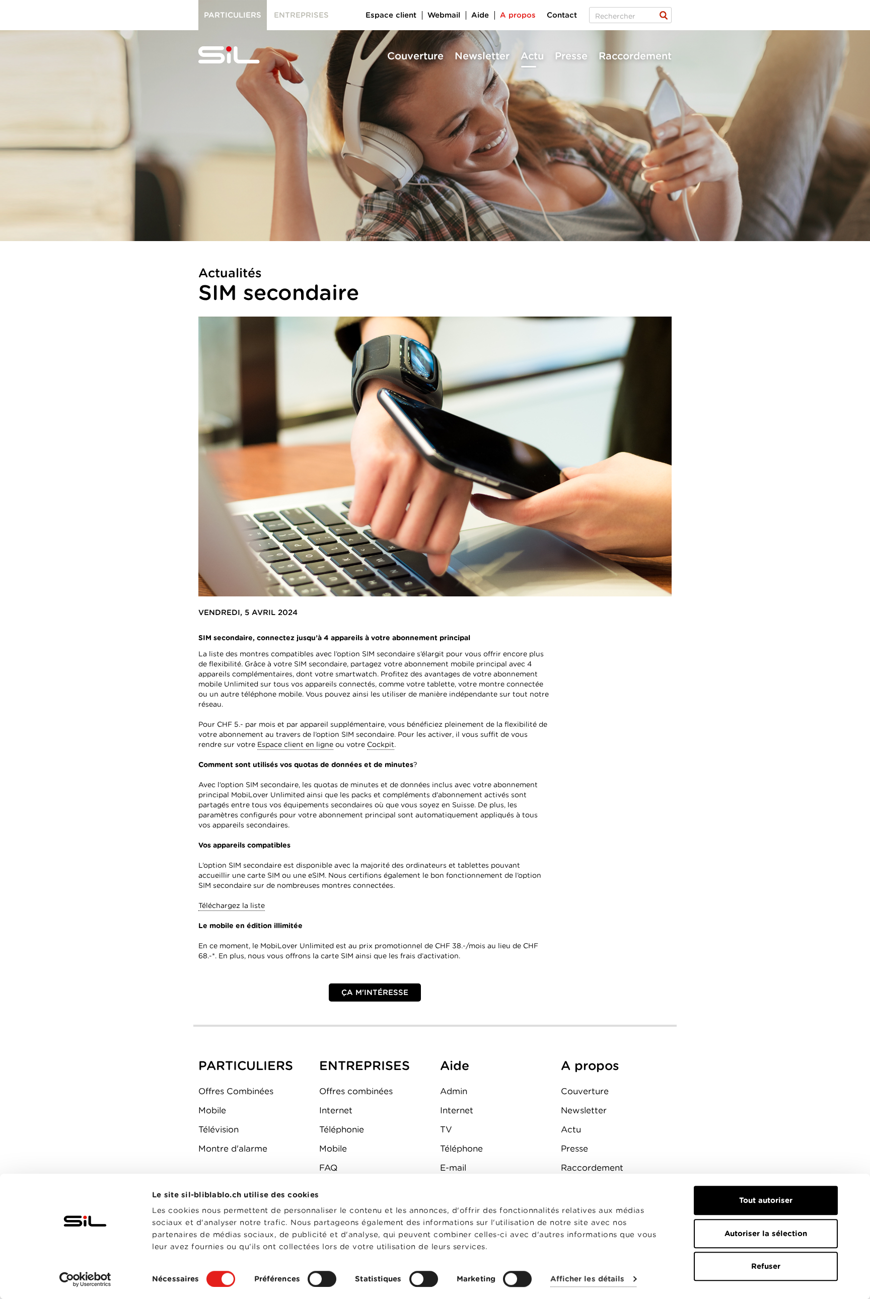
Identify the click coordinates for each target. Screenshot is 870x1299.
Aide (480, 15)
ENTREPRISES (364, 1065)
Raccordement (635, 56)
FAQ (328, 1168)
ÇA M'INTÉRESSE (374, 992)
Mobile (212, 1110)
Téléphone (461, 1148)
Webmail (443, 15)
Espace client (391, 15)
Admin (453, 1091)
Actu (532, 56)
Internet (335, 1110)
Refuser (765, 1266)
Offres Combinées (235, 1091)
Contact (562, 15)
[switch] (322, 1279)
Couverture (415, 56)
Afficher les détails (587, 1279)
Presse (571, 56)
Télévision (218, 1129)
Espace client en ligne (295, 744)
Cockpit (380, 744)
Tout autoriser (765, 1200)
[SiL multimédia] (240, 55)
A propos (518, 15)
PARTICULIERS (245, 1065)
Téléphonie (341, 1129)
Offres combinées (356, 1091)
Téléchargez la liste (231, 905)
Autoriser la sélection (765, 1233)
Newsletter (482, 56)
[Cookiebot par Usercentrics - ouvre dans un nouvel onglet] (85, 1279)
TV (446, 1129)
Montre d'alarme (232, 1148)
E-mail (453, 1168)
